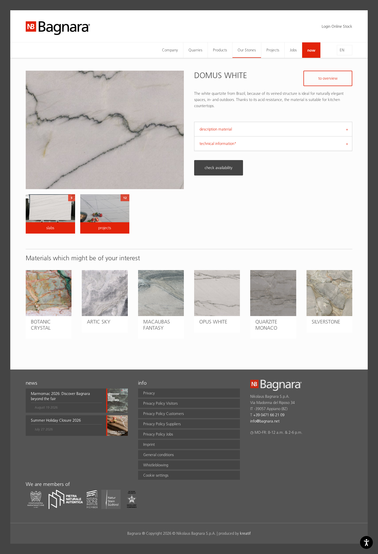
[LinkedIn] (273, 446)
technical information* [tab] (218, 143)
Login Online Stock (337, 26)
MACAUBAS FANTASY (156, 325)
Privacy (149, 393)
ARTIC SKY (98, 322)
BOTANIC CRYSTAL (41, 325)
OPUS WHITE (213, 322)
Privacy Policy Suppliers (162, 423)
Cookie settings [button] (155, 475)
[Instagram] (263, 446)
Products (220, 50)
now (311, 50)
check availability (218, 167)
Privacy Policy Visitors (160, 403)
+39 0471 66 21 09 (268, 414)
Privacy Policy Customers (163, 413)
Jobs (293, 50)
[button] (66, 401)
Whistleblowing (155, 465)
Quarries (195, 50)
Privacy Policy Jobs (158, 434)
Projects (272, 50)
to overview (328, 78)
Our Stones (247, 50)
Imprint (149, 444)
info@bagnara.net (265, 421)
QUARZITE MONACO (266, 325)
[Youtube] (283, 446)
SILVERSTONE (326, 322)
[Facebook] (253, 446)
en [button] (342, 50)
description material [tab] (216, 129)
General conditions (158, 454)
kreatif (245, 533)
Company (170, 50)
